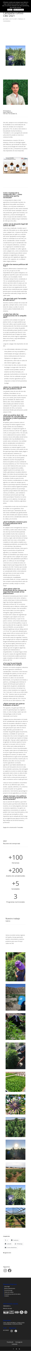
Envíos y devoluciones (9, 1288)
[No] (29, 6)
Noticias (20, 19)
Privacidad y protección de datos (12, 1294)
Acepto (10, 9)
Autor (6, 19)
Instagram (19, 1342)
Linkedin (14, 1344)
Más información (18, 9)
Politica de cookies (8, 1292)
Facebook (10, 1342)
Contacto (6, 1296)
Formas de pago (8, 1290)
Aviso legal (7, 1286)
